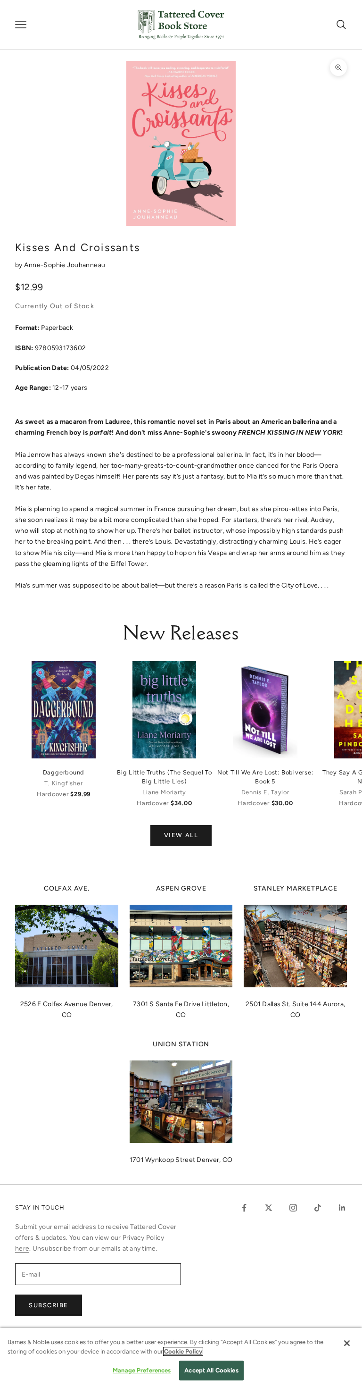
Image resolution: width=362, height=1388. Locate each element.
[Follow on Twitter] (268, 1207)
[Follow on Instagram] (293, 1207)
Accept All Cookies (211, 1370)
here (22, 1249)
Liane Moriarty (164, 792)
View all (181, 835)
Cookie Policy (183, 1351)
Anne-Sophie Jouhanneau (64, 265)
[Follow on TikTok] (317, 1207)
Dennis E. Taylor (265, 792)
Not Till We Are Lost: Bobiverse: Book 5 (265, 777)
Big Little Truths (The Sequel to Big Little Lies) (164, 777)
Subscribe (48, 1305)
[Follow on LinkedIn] (342, 1207)
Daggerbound (63, 772)
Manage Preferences (142, 1370)
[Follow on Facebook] (244, 1207)
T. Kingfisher (63, 783)
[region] (181, 1358)
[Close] (347, 1343)
